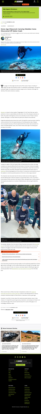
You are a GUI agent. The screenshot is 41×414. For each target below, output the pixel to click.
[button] (38, 1)
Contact (26, 370)
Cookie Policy (27, 389)
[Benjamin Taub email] (7, 38)
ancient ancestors (7, 343)
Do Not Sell (27, 400)
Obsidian (3, 112)
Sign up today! (20, 364)
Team (9, 372)
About (9, 374)
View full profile (3, 44)
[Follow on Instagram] (20, 357)
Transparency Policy (12, 392)
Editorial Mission (11, 387)
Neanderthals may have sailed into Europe (21, 268)
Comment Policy (11, 390)
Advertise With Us (28, 375)
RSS (28, 406)
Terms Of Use (27, 387)
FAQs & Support (28, 377)
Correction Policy (11, 389)
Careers (9, 375)
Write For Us (27, 372)
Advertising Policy (28, 392)
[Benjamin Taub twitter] (5, 38)
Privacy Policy (27, 390)
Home (9, 370)
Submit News (27, 374)
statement (3, 171)
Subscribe (10, 377)
